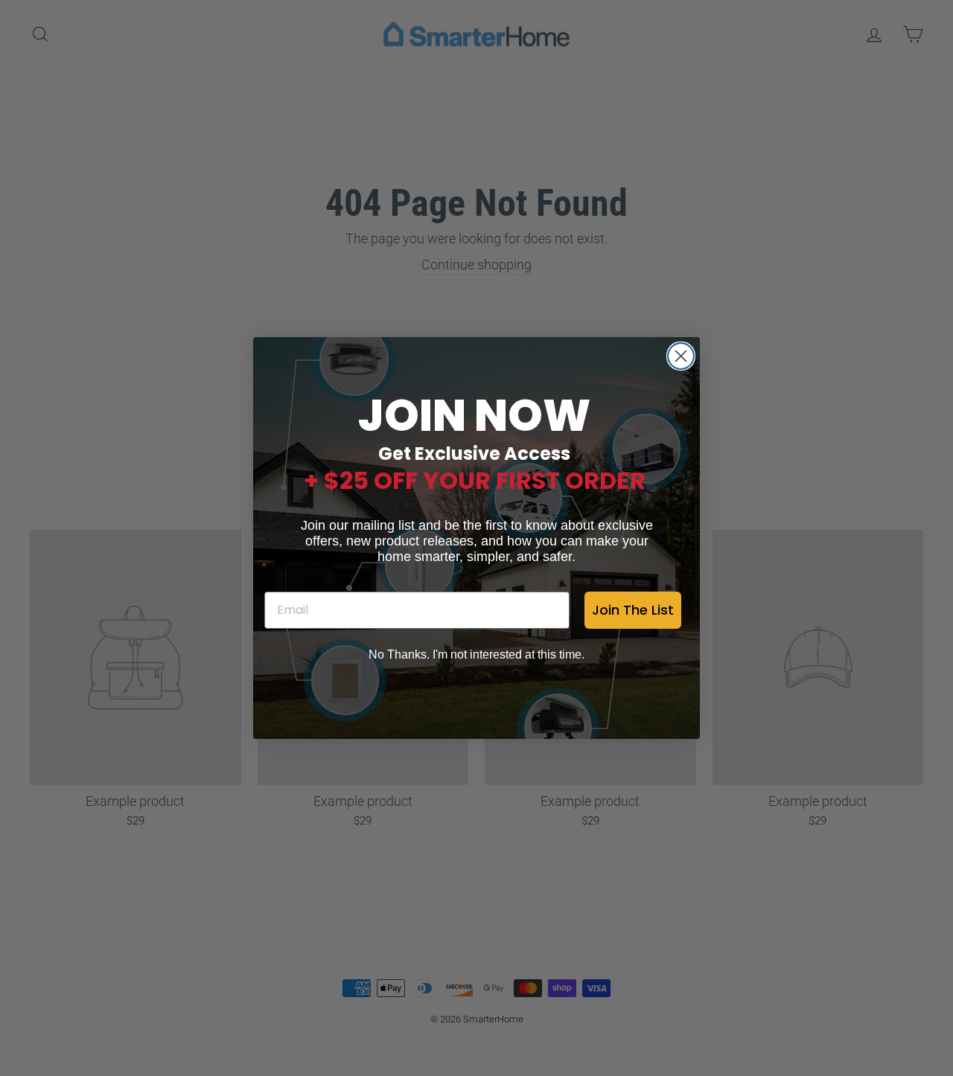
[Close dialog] (681, 356)
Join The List (633, 610)
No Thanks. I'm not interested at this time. (476, 654)
